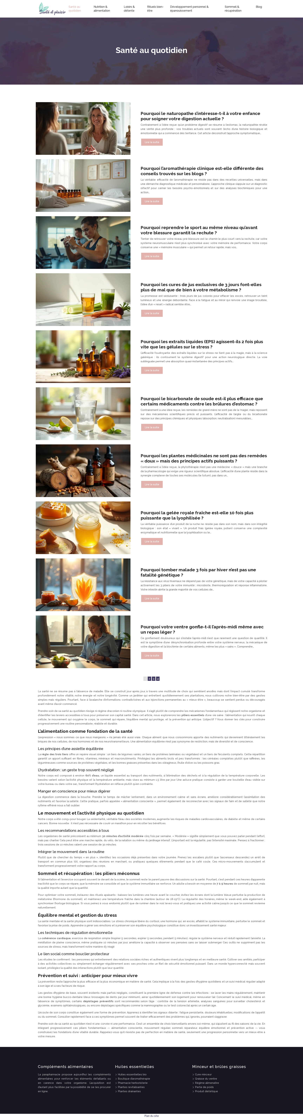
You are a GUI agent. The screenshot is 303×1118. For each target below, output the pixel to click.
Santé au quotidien (75, 8)
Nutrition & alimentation (102, 8)
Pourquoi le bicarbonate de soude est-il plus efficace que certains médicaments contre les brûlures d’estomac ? (202, 401)
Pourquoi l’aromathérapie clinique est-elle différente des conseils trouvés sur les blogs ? (202, 171)
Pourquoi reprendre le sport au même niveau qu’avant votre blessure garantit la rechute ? (199, 230)
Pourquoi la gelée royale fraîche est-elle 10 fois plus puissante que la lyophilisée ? (197, 515)
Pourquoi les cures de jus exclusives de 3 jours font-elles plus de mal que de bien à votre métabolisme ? (201, 287)
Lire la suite (152, 142)
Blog (259, 6)
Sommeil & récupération (233, 8)
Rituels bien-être (155, 8)
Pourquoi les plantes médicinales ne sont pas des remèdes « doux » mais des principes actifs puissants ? (204, 458)
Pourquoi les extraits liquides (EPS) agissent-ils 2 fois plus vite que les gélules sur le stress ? (202, 344)
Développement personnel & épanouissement (189, 8)
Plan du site (151, 1115)
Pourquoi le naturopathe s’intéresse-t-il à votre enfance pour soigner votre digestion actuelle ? (200, 116)
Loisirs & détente (129, 8)
